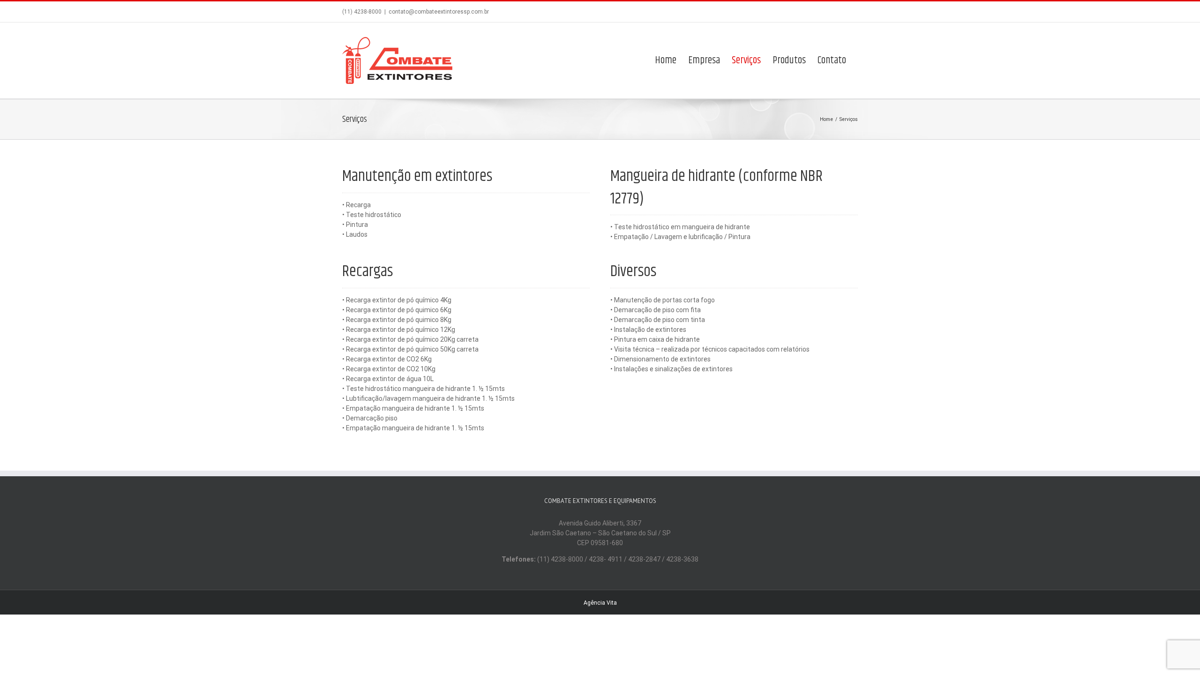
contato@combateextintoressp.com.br (439, 11)
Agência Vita (600, 603)
